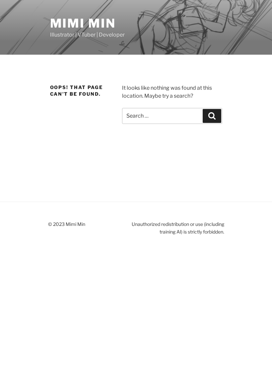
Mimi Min (83, 23)
